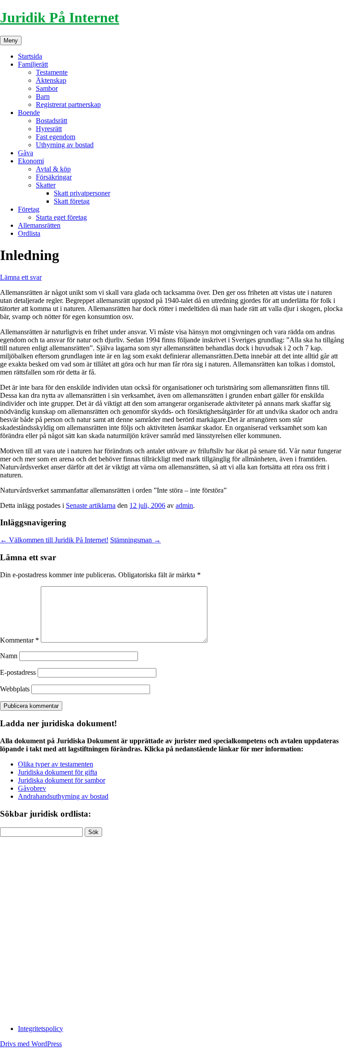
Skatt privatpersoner (82, 193)
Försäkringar (54, 177)
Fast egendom (55, 137)
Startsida (30, 56)
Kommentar (19, 640)
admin (184, 505)
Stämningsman (135, 540)
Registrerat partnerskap (68, 104)
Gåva (25, 153)
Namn (8, 656)
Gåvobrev (32, 788)
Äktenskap (51, 80)
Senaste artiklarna (91, 505)
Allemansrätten (39, 225)
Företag (28, 209)
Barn (43, 96)
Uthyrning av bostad (65, 145)
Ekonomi (31, 161)
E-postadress (18, 672)
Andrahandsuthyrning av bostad (63, 796)
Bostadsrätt (51, 120)
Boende (29, 112)
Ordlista (29, 233)
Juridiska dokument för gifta (57, 772)
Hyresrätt (49, 128)
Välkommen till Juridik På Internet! (54, 540)
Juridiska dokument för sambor (61, 780)
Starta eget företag (61, 217)
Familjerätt (33, 64)
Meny (11, 40)
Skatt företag (72, 201)
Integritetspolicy (40, 1028)
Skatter (46, 185)
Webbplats (15, 689)
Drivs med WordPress (31, 1044)
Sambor (47, 88)
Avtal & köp (53, 169)
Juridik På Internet (59, 17)
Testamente (52, 72)
